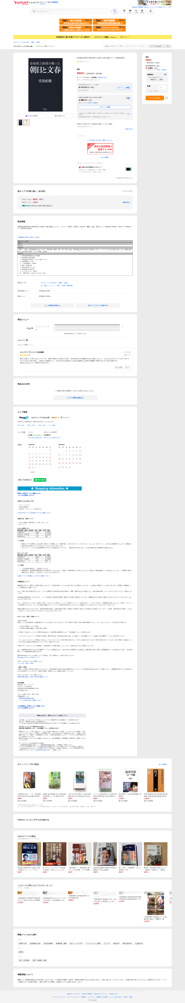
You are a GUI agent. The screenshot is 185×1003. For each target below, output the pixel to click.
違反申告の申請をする (125, 178)
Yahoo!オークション (100, 994)
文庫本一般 (22, 943)
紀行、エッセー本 (76, 943)
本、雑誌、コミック (47, 285)
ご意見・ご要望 (127, 997)
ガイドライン (91, 997)
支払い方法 (21, 425)
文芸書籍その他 (35, 943)
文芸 (58, 285)
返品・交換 (42, 425)
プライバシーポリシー (59, 997)
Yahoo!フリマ (113, 994)
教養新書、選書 (61, 943)
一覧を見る (125, 202)
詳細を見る (129, 129)
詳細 (128, 113)
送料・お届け (31, 425)
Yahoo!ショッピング (73, 994)
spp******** (127, 355)
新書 (38, 42)
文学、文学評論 (24, 960)
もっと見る (162, 764)
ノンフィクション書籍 (92, 943)
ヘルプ (169, 7)
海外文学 (116, 943)
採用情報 (105, 997)
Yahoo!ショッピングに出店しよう (155, 7)
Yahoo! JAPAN (137, 7)
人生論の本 (139, 943)
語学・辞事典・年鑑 (39, 960)
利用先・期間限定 (93, 102)
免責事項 (98, 997)
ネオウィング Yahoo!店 (21, 42)
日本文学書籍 (48, 943)
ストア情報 (52, 425)
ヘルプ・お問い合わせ (115, 997)
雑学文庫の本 (127, 943)
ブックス (107, 943)
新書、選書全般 (67, 285)
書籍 (32, 42)
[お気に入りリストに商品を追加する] (166, 98)
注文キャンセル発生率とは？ (52, 437)
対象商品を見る (102, 77)
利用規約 (83, 997)
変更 (165, 74)
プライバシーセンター (73, 997)
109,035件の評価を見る (35, 437)
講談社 (21, 952)
